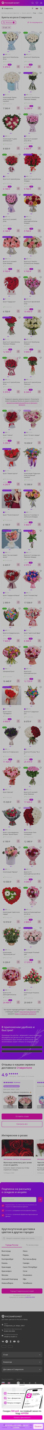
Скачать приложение (22, 1417)
